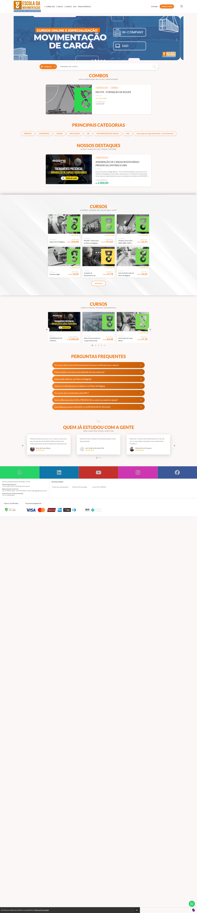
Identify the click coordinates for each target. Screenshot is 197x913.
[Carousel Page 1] (92, 60)
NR (88, 133)
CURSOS (59, 6)
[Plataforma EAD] (193, 910)
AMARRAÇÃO (44, 133)
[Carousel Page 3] (98, 60)
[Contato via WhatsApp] (192, 904)
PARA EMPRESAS (84, 6)
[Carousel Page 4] (101, 345)
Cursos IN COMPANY (99, 487)
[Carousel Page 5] (104, 60)
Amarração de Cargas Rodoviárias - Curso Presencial (155, 133)
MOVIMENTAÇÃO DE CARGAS (108, 133)
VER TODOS (99, 283)
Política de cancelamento (60, 487)
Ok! (137, 910)
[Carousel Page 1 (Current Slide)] (92, 345)
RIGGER (59, 133)
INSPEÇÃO (28, 133)
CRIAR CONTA (166, 6)
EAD (74, 6)
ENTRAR (154, 6)
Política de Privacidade (79, 487)
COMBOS (68, 6)
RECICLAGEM (75, 133)
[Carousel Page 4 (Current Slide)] (101, 60)
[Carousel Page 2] (95, 60)
